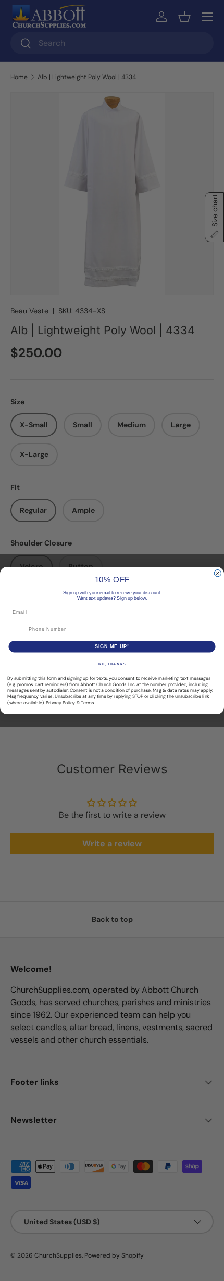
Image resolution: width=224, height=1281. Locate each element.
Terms (87, 703)
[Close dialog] (217, 573)
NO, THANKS (112, 664)
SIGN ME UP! (112, 646)
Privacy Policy (60, 703)
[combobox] (17, 629)
